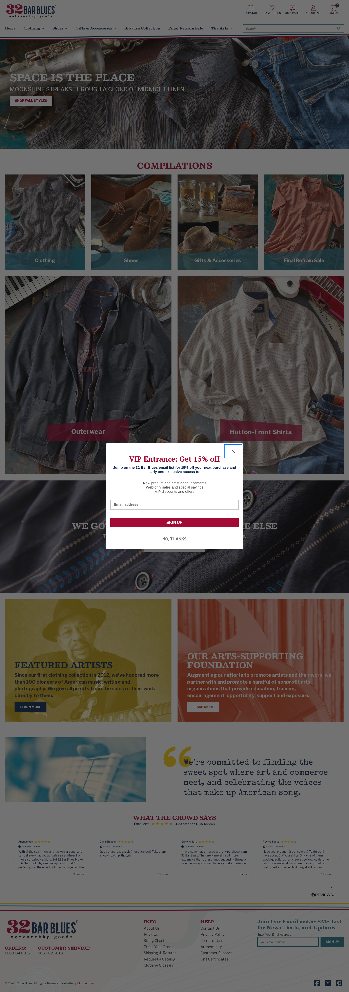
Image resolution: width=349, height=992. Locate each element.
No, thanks (174, 539)
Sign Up (174, 522)
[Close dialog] (233, 451)
